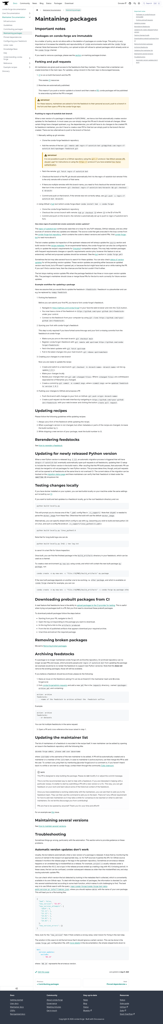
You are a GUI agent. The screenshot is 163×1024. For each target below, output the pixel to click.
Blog (41, 3)
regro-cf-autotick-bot (47, 229)
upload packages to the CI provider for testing (96, 605)
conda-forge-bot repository (49, 234)
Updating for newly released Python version (146, 31)
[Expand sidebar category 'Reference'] (29, 63)
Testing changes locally (141, 35)
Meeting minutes (54, 1007)
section (78, 55)
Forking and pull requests (144, 20)
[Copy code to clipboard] (126, 505)
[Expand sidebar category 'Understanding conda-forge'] (29, 58)
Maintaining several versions (143, 54)
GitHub (123, 1007)
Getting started (16, 1000)
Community (25, 3)
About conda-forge (55, 1000)
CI (39, 75)
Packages (58, 3)
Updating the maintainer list (143, 50)
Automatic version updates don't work (147, 61)
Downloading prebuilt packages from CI (146, 39)
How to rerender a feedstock (50, 445)
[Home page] (37, 10)
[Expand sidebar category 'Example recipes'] (29, 67)
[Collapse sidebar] (16, 988)
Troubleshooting (139, 57)
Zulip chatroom (107, 765)
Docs (15, 3)
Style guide (124, 1003)
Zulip (122, 1010)
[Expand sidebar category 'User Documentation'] (29, 13)
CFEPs (12, 1010)
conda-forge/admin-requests (55, 685)
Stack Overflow (126, 1014)
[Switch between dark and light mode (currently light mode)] (139, 3)
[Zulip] (134, 3)
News (34, 3)
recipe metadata (57, 245)
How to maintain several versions (52, 826)
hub (52, 204)
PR (97, 90)
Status (48, 3)
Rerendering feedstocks (142, 27)
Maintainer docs (17, 1007)
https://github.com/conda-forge (65, 308)
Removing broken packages (55, 646)
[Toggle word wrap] (122, 589)
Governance (52, 1003)
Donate (121, 3)
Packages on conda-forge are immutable (145, 15)
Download (69, 3)
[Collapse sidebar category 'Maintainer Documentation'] (29, 17)
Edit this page (43, 972)
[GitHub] (130, 3)
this (52, 812)
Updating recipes (139, 23)
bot (96, 254)
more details (75, 943)
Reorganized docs (17, 1014)
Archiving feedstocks (141, 47)
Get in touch (52, 1010)
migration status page (56, 474)
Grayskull (77, 248)
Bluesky (86, 1010)
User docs (14, 1003)
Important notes (139, 11)
